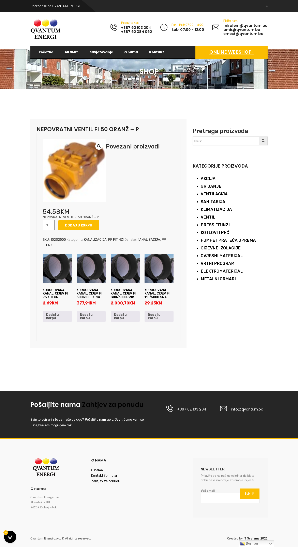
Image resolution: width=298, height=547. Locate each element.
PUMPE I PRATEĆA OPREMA (228, 240)
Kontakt (156, 52)
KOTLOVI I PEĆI (215, 232)
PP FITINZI (116, 240)
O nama (131, 52)
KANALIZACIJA (95, 240)
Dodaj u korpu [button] (52, 316)
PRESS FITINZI (215, 224)
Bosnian (251, 543)
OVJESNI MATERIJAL (222, 255)
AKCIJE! (71, 52)
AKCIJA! (209, 178)
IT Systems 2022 (255, 538)
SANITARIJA (213, 201)
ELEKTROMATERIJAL (222, 271)
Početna (46, 52)
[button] (99, 146)
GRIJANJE (211, 186)
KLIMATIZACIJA (216, 209)
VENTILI (209, 217)
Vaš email (208, 491)
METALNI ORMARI (218, 278)
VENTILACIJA (214, 194)
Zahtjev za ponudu (112, 404)
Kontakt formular (104, 476)
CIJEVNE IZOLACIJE (221, 248)
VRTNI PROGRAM (218, 263)
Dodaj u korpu (78, 225)
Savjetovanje (101, 52)
